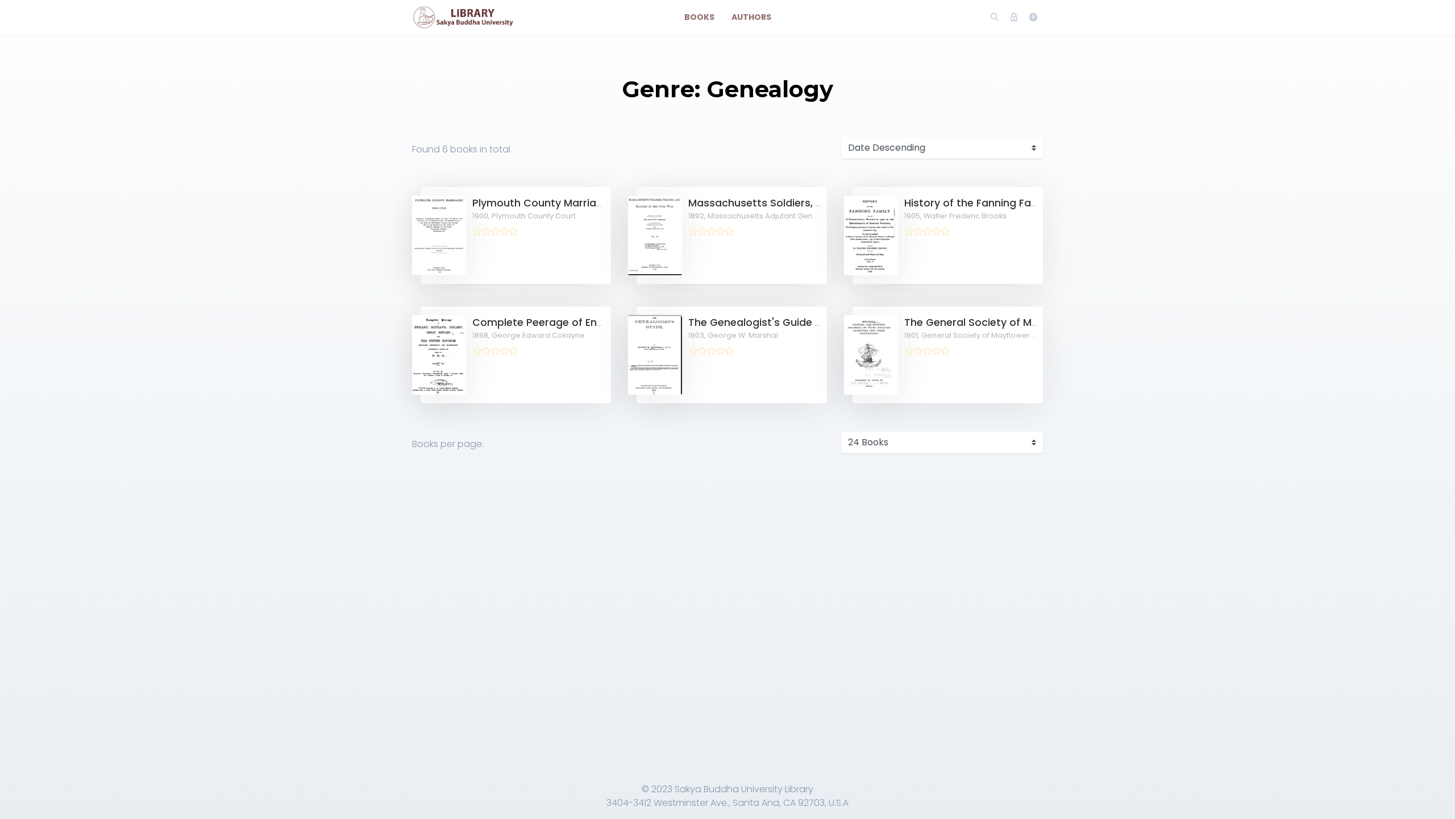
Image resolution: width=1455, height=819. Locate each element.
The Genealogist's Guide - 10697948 (779, 322)
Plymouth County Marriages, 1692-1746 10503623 (596, 203)
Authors (751, 17)
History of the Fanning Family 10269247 (1002, 203)
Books (699, 17)
